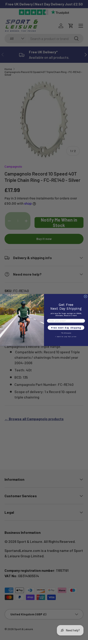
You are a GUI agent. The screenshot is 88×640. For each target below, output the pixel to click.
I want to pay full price (66, 336)
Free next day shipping (66, 327)
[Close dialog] (85, 296)
